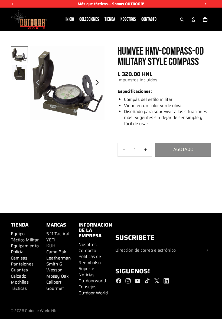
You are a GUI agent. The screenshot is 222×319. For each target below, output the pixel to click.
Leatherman (58, 258)
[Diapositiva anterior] (36, 83)
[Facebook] (118, 281)
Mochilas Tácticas (20, 285)
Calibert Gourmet (55, 285)
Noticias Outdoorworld (92, 277)
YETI (51, 240)
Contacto (87, 250)
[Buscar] (182, 19)
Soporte (86, 268)
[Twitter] (157, 281)
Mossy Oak (57, 276)
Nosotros (88, 244)
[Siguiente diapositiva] (98, 83)
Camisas (19, 258)
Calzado (18, 276)
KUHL (52, 245)
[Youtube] (137, 281)
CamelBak (56, 251)
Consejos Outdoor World (93, 289)
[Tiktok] (147, 281)
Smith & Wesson (54, 267)
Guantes (19, 270)
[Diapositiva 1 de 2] (19, 54)
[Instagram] (128, 281)
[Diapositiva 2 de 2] (19, 72)
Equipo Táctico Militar (25, 236)
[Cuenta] (193, 19)
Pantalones (22, 264)
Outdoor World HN (41, 311)
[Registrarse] (206, 250)
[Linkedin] (166, 281)
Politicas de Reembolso (90, 259)
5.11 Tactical (57, 233)
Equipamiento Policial (25, 248)
